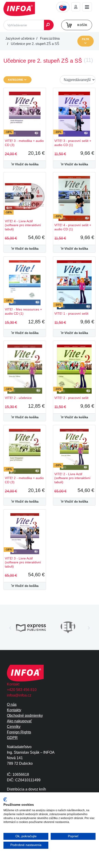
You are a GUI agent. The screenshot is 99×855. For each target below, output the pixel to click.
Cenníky (13, 727)
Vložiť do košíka (26, 164)
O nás (12, 704)
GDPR (12, 738)
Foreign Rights (19, 732)
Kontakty (14, 710)
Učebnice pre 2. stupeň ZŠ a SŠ (35, 44)
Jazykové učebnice (20, 38)
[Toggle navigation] (87, 7)
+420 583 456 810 (22, 690)
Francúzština (50, 38)
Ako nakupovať (19, 721)
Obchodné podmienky (25, 715)
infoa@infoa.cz (19, 695)
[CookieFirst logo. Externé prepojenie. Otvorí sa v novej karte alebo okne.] (5, 799)
